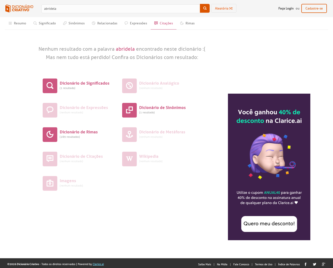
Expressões (138, 23)
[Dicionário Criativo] (19, 8)
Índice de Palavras (289, 264)
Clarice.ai (98, 264)
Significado (47, 23)
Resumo (19, 23)
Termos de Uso (263, 264)
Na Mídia (222, 264)
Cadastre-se (314, 8)
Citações (166, 23)
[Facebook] (306, 264)
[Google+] (324, 264)
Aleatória (222, 8)
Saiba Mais (204, 264)
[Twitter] (315, 264)
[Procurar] (205, 8)
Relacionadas (107, 23)
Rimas (190, 23)
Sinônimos (76, 23)
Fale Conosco (241, 264)
